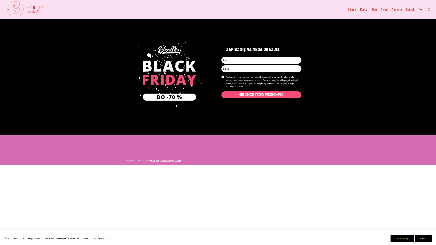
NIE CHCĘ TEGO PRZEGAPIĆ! (261, 94)
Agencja (397, 9)
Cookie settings (402, 238)
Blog (374, 9)
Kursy (363, 9)
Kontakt (411, 9)
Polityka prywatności (161, 160)
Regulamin (176, 160)
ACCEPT (423, 238)
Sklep (384, 9)
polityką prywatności (265, 83)
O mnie (352, 9)
